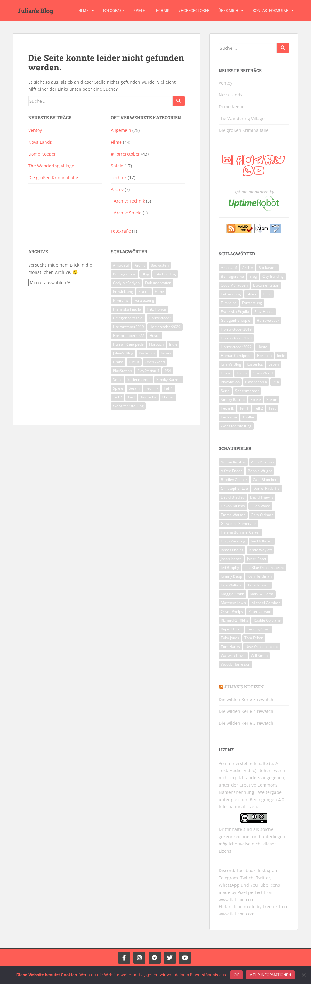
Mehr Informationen (270, 974)
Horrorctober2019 (128, 326)
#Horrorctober (193, 10)
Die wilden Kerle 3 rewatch (246, 723)
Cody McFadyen (126, 282)
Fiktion (143, 291)
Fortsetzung (144, 300)
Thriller (168, 397)
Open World (155, 361)
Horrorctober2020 (164, 326)
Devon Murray (233, 506)
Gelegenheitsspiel (128, 318)
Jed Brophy (230, 567)
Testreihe (148, 397)
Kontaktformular (270, 10)
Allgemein (121, 130)
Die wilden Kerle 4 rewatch (246, 711)
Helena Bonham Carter (240, 532)
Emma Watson (233, 514)
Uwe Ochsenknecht (261, 646)
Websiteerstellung (128, 405)
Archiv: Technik (129, 201)
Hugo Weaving (233, 541)
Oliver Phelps (232, 611)
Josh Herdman (260, 576)
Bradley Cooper (234, 479)
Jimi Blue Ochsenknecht (264, 567)
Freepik (270, 906)
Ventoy (35, 130)
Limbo (118, 361)
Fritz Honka (156, 309)
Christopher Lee (234, 488)
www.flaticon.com (237, 899)
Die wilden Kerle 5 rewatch (246, 699)
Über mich (228, 10)
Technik (161, 10)
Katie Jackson (258, 585)
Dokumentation (158, 282)
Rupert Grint (231, 629)
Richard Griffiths (234, 620)
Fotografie (114, 10)
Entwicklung (123, 291)
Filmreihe (121, 300)
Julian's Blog (35, 11)
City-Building (165, 274)
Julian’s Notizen (244, 687)
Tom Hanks (230, 646)
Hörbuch (156, 344)
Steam (134, 388)
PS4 (168, 370)
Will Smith (259, 655)
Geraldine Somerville (238, 523)
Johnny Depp (231, 576)
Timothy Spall (258, 629)
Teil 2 (117, 397)
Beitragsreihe (124, 274)
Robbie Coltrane (267, 620)
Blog (145, 274)
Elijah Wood (260, 506)
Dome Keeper (42, 154)
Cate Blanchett (265, 479)
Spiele (139, 10)
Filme (83, 10)
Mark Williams (262, 593)
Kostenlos (147, 353)
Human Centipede (128, 344)
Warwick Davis (233, 655)
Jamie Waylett (260, 549)
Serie (117, 379)
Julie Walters (231, 585)
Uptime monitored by (253, 192)
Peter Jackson (259, 611)
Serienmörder (139, 379)
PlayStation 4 (148, 370)
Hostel (154, 335)
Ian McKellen (261, 541)
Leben (166, 353)
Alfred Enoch (231, 470)
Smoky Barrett (168, 379)
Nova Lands (40, 142)
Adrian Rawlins (233, 462)
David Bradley (232, 497)
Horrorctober (160, 318)
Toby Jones (230, 637)
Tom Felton (253, 637)
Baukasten (160, 265)
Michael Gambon (265, 602)
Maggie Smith (232, 593)
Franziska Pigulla (127, 309)
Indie (173, 344)
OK (236, 974)
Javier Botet (256, 558)
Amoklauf (121, 265)
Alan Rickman (262, 462)
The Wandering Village (51, 166)
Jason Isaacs (231, 558)
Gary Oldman (262, 514)
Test (131, 397)
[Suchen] (179, 101)
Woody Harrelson (235, 664)
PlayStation (122, 370)
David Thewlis (261, 497)
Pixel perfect (250, 892)
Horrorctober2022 (128, 335)
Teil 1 (168, 388)
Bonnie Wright (260, 470)
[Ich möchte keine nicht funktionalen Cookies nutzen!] (303, 975)
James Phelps (232, 549)
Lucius (134, 361)
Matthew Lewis (233, 602)
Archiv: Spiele (128, 213)
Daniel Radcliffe (266, 488)
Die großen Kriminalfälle (53, 177)
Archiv (117, 189)
